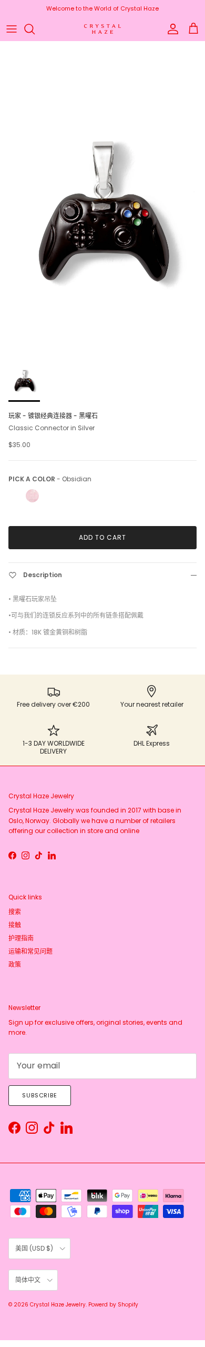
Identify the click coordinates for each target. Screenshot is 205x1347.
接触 (14, 924)
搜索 (14, 911)
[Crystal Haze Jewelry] (102, 29)
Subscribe (39, 1095)
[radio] (15, 495)
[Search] (34, 29)
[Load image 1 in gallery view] (102, 195)
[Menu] (11, 29)
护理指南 (21, 938)
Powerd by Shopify (113, 1305)
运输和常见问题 (30, 951)
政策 (14, 964)
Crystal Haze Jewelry (58, 1305)
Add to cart (102, 537)
